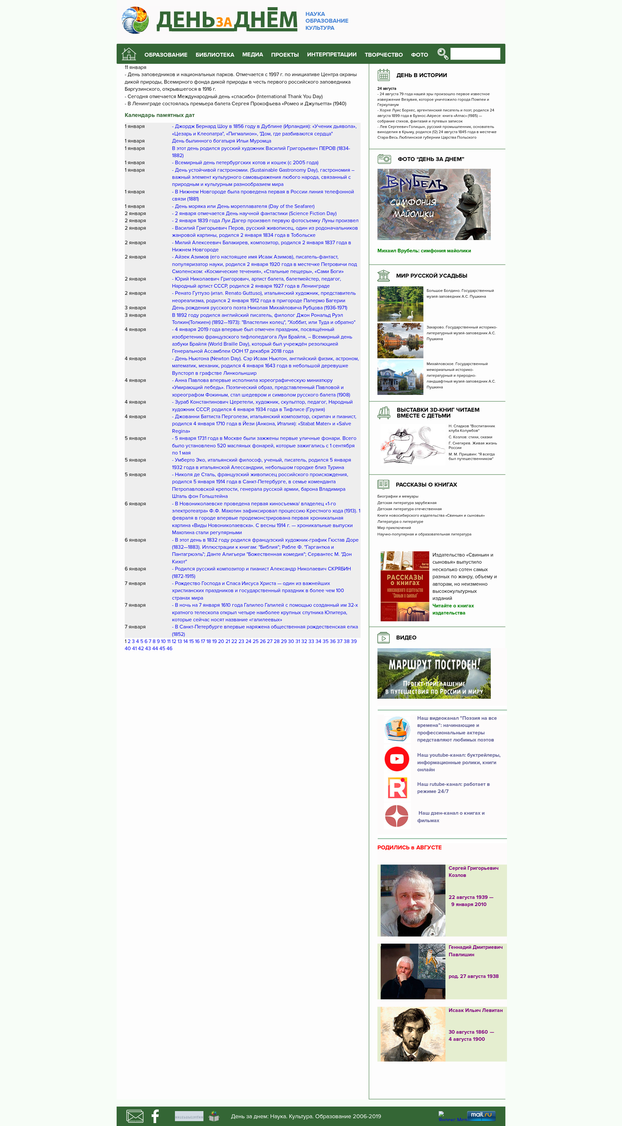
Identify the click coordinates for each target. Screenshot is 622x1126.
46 (169, 648)
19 (214, 641)
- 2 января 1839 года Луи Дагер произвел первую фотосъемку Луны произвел (265, 220)
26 (263, 641)
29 (284, 641)
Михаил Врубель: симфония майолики (424, 250)
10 (163, 641)
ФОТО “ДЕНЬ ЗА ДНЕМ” (431, 159)
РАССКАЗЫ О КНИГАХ (426, 485)
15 (191, 641)
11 (168, 641)
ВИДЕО (406, 637)
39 (354, 641)
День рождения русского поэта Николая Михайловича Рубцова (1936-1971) (259, 307)
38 (347, 641)
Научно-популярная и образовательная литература (424, 534)
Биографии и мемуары (398, 496)
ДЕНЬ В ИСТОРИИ (422, 75)
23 (241, 641)
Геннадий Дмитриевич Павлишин (476, 951)
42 (141, 648)
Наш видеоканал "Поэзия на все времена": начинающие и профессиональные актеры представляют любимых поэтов (457, 729)
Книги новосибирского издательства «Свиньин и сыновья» (431, 515)
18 (208, 641)
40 (128, 648)
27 (269, 641)
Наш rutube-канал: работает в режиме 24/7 (453, 788)
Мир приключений (394, 528)
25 (256, 641)
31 (297, 641)
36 (333, 641)
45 (162, 648)
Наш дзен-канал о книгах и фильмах (451, 816)
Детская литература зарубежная (407, 503)
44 (155, 648)
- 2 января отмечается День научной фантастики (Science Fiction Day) (254, 213)
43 (148, 648)
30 (291, 641)
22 (234, 641)
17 (203, 641)
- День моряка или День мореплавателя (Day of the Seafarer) (243, 206)
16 (197, 641)
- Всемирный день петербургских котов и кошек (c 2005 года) (245, 162)
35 (325, 641)
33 (311, 641)
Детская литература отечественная (409, 509)
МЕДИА (252, 55)
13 (180, 641)
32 (304, 641)
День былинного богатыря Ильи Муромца (221, 141)
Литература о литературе (400, 522)
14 (185, 641)
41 (134, 648)
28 (277, 641)
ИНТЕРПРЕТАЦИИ (332, 55)
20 (221, 641)
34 (318, 641)
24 (248, 641)
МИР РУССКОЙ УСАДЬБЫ (431, 276)
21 (227, 641)
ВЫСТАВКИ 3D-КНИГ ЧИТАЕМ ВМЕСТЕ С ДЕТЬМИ (438, 413)
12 (174, 641)
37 (339, 641)
